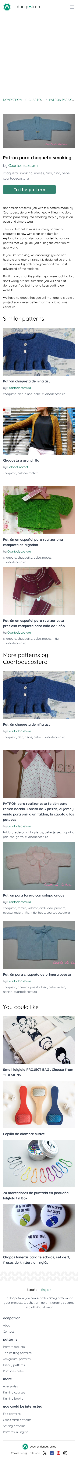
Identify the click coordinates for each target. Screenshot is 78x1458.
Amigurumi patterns (17, 1359)
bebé (37, 394)
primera (60, 908)
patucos (8, 837)
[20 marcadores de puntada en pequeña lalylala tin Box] (39, 1163)
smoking (26, 173)
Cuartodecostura (23, 165)
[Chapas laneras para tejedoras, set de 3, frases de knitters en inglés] (39, 1228)
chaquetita (25, 557)
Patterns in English (15, 1432)
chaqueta (10, 173)
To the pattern (29, 189)
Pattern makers (14, 1347)
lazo (44, 987)
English (46, 1290)
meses (39, 173)
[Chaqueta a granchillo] (39, 431)
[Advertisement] (39, 55)
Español (32, 1290)
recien (18, 832)
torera (22, 908)
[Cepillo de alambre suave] (39, 1104)
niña (48, 173)
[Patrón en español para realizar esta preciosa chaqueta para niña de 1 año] (39, 591)
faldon (7, 832)
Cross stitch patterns (17, 1420)
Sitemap (35, 1453)
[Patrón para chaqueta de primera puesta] (39, 945)
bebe (66, 173)
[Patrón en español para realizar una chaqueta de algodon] (39, 510)
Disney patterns (14, 1365)
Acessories (10, 1386)
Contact (8, 1331)
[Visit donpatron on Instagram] (65, 1453)
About (7, 1325)
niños (28, 394)
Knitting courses (14, 1392)
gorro (20, 837)
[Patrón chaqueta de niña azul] (39, 352)
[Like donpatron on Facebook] (52, 1453)
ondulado (46, 908)
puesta (8, 912)
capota (68, 832)
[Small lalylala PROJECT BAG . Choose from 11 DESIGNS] (39, 1040)
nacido (28, 832)
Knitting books (13, 1398)
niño (57, 173)
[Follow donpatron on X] (45, 1453)
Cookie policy (19, 1453)
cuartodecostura (16, 178)
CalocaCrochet (17, 467)
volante (33, 908)
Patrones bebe (13, 1371)
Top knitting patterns (17, 1353)
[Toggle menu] (72, 7)
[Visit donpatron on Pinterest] (58, 1453)
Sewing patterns (14, 1426)
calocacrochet (27, 473)
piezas (38, 832)
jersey (57, 832)
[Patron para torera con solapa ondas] (39, 866)
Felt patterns (12, 1414)
